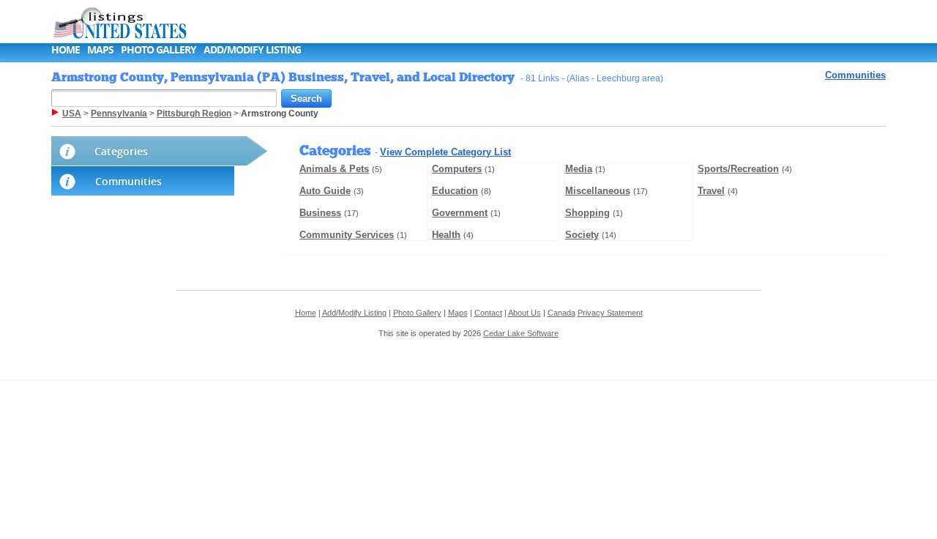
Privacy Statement (610, 312)
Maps (100, 49)
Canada (561, 312)
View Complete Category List (445, 151)
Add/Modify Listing (252, 49)
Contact (488, 312)
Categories (121, 151)
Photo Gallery (158, 49)
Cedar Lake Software (521, 333)
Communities (855, 75)
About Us (524, 312)
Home (65, 49)
